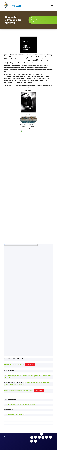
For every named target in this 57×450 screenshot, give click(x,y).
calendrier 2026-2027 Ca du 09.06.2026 (14, 364)
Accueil (33, 18)
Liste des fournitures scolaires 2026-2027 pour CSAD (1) (18, 390)
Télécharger (30, 364)
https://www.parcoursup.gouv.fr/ (15, 414)
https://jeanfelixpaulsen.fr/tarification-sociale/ (19, 405)
